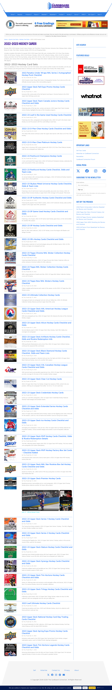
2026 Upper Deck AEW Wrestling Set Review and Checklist (90, 223)
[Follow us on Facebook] (52, 674)
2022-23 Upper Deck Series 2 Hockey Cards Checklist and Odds (45, 534)
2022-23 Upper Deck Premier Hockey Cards (41, 478)
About (76, 670)
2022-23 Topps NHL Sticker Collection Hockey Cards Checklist (45, 268)
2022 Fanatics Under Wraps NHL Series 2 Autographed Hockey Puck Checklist (46, 74)
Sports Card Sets (13, 39)
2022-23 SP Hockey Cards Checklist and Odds (42, 225)
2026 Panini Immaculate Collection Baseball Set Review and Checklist (90, 208)
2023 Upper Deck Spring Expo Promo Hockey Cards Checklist (45, 632)
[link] (24, 493)
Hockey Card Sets (24, 39)
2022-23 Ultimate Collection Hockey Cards (41, 295)
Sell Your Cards (81, 150)
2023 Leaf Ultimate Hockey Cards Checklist (41, 603)
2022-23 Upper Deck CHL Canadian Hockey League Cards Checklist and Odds (44, 366)
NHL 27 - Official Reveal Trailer (38, 493)
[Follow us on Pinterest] (60, 674)
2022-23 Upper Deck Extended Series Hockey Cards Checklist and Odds (45, 407)
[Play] (66, 507)
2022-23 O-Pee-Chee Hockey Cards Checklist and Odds (46, 128)
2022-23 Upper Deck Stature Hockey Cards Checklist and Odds (47, 548)
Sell (34, 670)
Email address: (80, 182)
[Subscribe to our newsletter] (64, 674)
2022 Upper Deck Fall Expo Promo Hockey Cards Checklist (43, 88)
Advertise (43, 670)
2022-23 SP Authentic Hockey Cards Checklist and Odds (47, 198)
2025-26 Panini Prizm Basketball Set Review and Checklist (90, 228)
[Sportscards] (78, 171)
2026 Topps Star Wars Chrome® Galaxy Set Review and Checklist (90, 213)
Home (6, 39)
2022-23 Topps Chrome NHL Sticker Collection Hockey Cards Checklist (46, 254)
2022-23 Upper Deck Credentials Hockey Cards (43, 392)
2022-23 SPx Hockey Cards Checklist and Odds (42, 239)
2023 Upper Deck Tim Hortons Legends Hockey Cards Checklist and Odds (45, 646)
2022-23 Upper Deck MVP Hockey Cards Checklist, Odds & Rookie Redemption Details (47, 437)
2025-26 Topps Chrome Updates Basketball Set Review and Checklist (90, 218)
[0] (91, 69)
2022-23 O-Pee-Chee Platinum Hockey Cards (42, 142)
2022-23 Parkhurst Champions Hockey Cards (42, 156)
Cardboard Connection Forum (85, 159)
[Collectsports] (104, 171)
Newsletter (79, 156)
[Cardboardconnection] (95, 171)
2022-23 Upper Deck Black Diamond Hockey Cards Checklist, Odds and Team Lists (44, 352)
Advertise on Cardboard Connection (87, 153)
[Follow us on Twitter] (48, 674)
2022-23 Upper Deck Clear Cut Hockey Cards (42, 379)
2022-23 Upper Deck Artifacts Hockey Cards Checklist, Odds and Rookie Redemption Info (46, 338)
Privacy (67, 670)
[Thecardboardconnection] (87, 171)
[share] (55, 492)
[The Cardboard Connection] (56, 8)
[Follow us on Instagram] (56, 674)
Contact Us (56, 670)
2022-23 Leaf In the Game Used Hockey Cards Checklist (46, 115)
